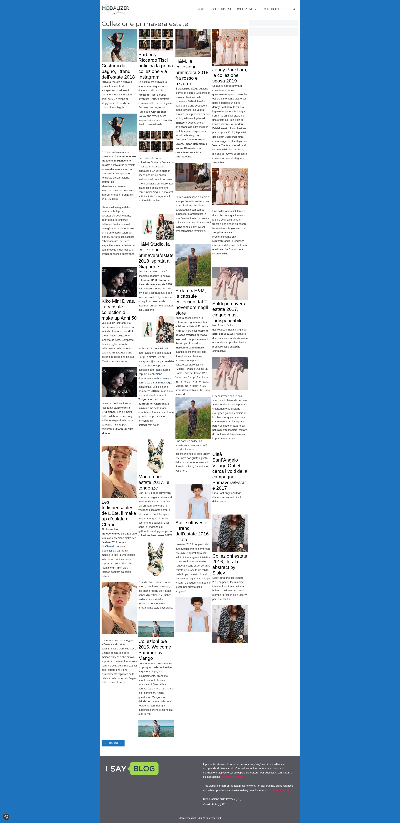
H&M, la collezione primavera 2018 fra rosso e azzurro (191, 72)
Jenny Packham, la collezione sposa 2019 (229, 75)
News (201, 9)
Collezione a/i (221, 9)
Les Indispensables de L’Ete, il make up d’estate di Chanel (119, 513)
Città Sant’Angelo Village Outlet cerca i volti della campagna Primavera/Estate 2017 (229, 471)
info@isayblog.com (232, 776)
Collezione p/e (247, 9)
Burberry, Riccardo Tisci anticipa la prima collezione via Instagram (155, 66)
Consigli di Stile (275, 9)
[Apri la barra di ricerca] (294, 9)
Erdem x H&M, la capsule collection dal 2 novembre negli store (191, 302)
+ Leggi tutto (113, 743)
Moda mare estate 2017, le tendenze (153, 482)
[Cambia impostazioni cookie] (6, 817)
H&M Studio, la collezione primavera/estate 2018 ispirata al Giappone (156, 255)
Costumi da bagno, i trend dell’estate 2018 (118, 71)
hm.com (162, 378)
